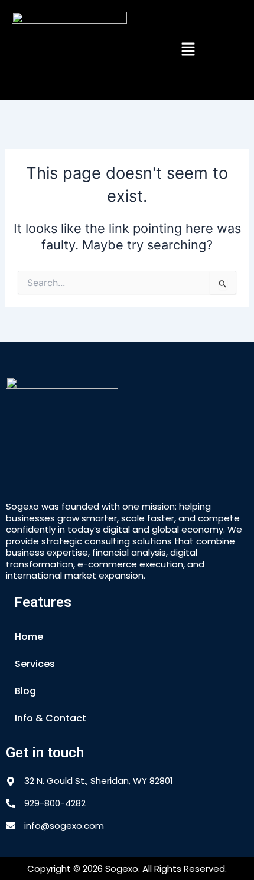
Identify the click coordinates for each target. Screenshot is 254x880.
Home (29, 636)
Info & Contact (50, 718)
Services (35, 664)
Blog (25, 691)
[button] (188, 50)
